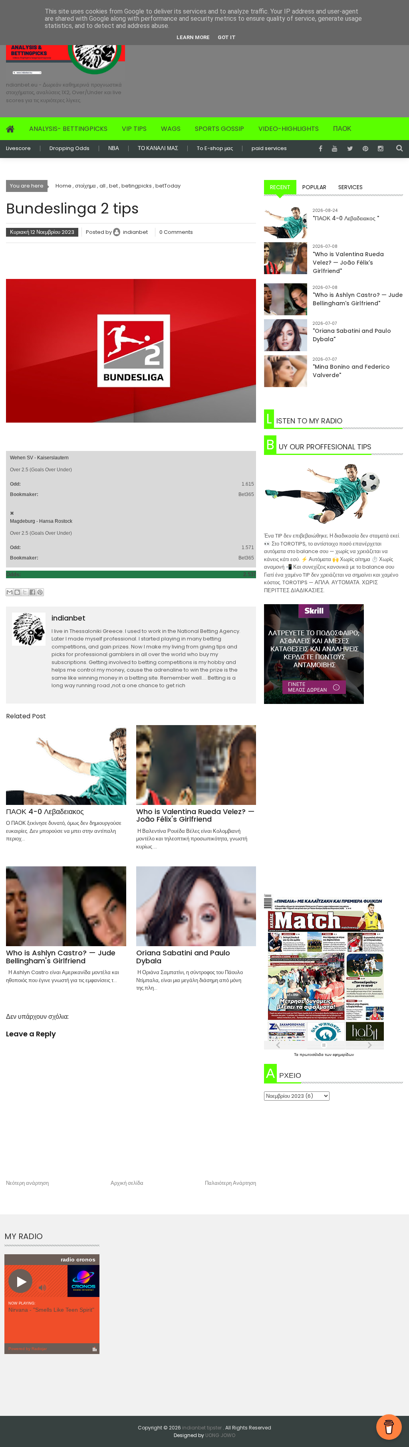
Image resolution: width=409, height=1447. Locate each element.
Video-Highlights (288, 128)
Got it (227, 37)
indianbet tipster (202, 1427)
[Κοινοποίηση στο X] (25, 592)
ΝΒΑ (113, 148)
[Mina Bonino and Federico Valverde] (285, 376)
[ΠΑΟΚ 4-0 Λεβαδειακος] (285, 227)
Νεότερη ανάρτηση (27, 1183)
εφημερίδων (343, 1055)
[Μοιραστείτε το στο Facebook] (32, 592)
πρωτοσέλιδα (312, 1055)
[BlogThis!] (17, 592)
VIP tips (134, 128)
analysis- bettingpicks (68, 128)
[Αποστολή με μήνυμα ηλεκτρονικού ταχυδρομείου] (10, 592)
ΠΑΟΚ (342, 128)
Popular (314, 187)
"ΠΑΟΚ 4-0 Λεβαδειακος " (346, 218)
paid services (269, 148)
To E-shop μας (215, 148)
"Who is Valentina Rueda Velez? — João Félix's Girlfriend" (348, 262)
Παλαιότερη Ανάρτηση (230, 1183)
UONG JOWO (220, 1435)
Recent (280, 187)
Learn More (193, 37)
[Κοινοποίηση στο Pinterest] (40, 592)
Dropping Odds (69, 148)
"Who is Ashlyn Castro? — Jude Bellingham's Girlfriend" (358, 299)
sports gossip (219, 128)
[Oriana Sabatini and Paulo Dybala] (285, 340)
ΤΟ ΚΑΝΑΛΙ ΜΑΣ (158, 148)
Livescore (18, 148)
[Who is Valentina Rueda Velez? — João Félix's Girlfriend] (285, 263)
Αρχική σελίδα (127, 1183)
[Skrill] (333, 654)
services (350, 187)
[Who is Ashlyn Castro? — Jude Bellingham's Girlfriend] (285, 304)
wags (171, 128)
